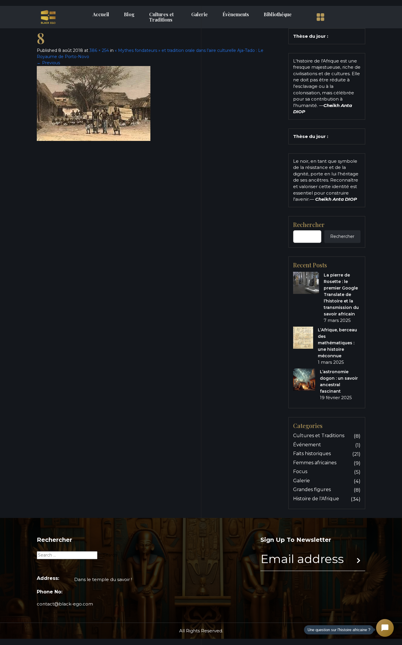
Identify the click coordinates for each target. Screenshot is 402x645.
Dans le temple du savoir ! (103, 579)
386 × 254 (99, 50)
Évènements (235, 14)
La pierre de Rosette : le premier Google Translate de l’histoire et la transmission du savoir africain (341, 294)
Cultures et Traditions (161, 17)
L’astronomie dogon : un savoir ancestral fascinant (339, 381)
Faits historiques (312, 453)
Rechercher (309, 224)
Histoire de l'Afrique (316, 498)
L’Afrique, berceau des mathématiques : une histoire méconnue (337, 342)
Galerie (199, 14)
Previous (48, 62)
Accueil (101, 14)
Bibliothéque (278, 14)
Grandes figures (312, 489)
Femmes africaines (314, 462)
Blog (129, 14)
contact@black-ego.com (65, 604)
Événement (307, 444)
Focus (300, 471)
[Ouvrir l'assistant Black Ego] (385, 628)
